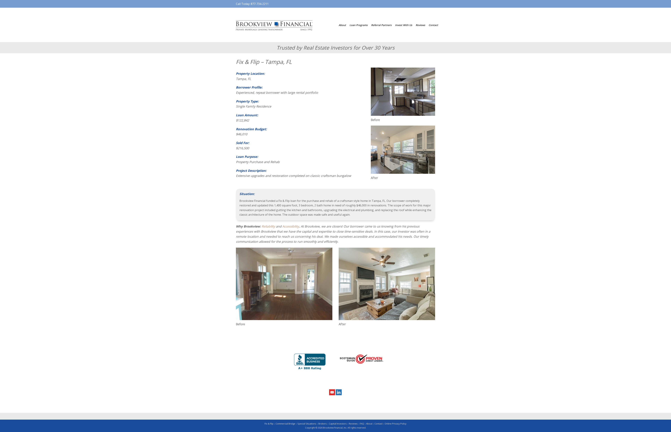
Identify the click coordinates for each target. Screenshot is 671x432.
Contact (433, 25)
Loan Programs (358, 25)
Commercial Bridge (285, 423)
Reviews (420, 25)
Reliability (268, 226)
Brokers (322, 423)
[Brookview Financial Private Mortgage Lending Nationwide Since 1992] (274, 25)
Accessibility (290, 226)
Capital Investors (338, 423)
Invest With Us (403, 25)
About (342, 25)
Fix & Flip (269, 423)
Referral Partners (381, 25)
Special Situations (306, 423)
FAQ (362, 423)
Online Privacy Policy (395, 423)
